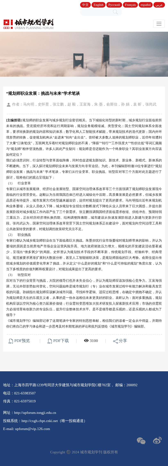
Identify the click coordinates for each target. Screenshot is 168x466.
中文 (85, 5)
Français (130, 5)
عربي (159, 5)
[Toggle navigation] (159, 24)
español (146, 5)
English (98, 5)
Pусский (114, 5)
